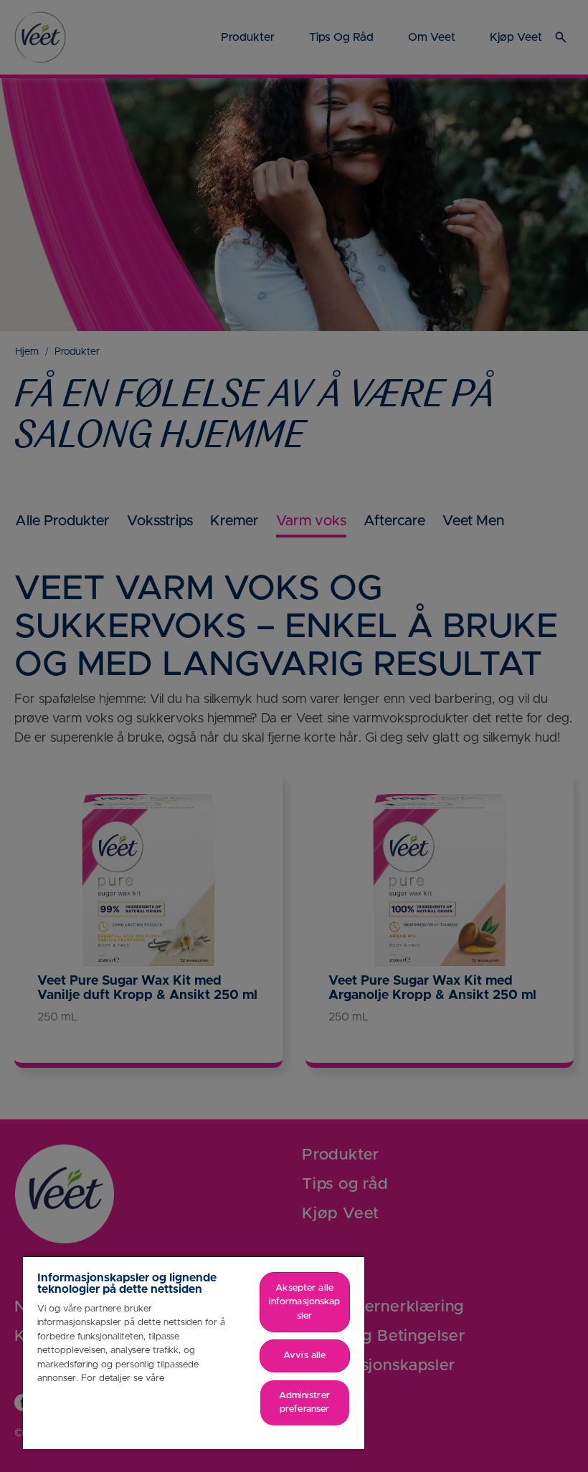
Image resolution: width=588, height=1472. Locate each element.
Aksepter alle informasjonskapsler (305, 1302)
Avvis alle (304, 1355)
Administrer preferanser (304, 1403)
